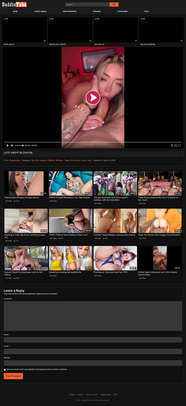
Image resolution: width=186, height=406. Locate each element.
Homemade (75, 160)
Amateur (43, 160)
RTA (115, 395)
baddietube (15, 160)
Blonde (51, 160)
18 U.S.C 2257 (91, 395)
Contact (72, 395)
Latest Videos (40, 11)
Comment (8, 299)
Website (7, 358)
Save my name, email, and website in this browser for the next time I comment (37, 369)
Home (15, 11)
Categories (122, 11)
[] (114, 4)
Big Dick (35, 160)
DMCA (80, 395)
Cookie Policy (105, 395)
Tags (146, 11)
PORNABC (97, 11)
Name (7, 335)
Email (6, 346)
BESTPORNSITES (69, 11)
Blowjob (59, 160)
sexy (84, 160)
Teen (89, 160)
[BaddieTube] (14, 4)
